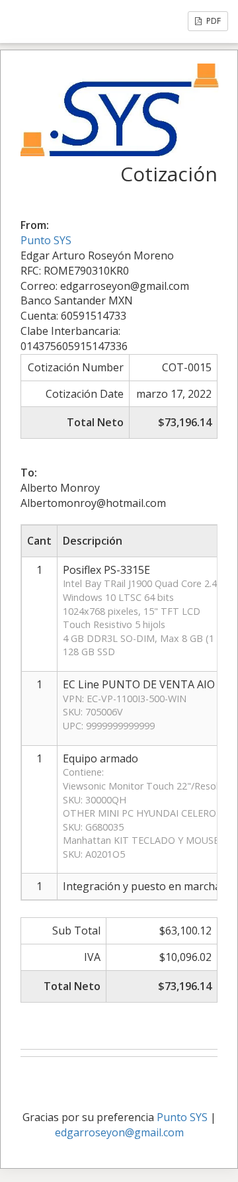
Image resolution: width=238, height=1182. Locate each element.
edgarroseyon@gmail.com (119, 1132)
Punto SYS (45, 240)
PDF (212, 20)
